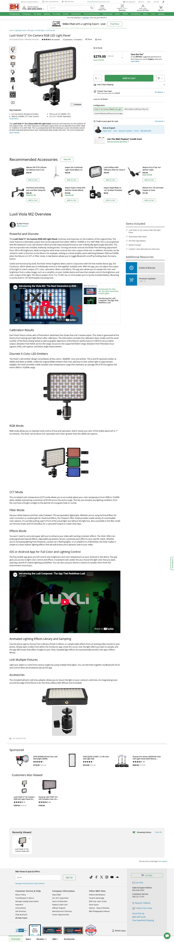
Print (99, 39)
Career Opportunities (60, 914)
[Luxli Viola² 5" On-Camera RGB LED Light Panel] (52, 76)
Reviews (42, 939)
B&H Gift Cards (139, 917)
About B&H (56, 895)
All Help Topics (21, 918)
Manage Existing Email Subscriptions (30, 883)
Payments (19, 905)
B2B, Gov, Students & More (29, 2)
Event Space (94, 905)
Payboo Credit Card (59, 905)
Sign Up (69, 877)
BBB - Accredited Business (21, 930)
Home (11, 30)
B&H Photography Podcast (99, 911)
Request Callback (142, 903)
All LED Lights (40, 30)
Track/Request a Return (24, 898)
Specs (28, 939)
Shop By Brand (21, 914)
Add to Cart (129, 78)
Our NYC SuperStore (60, 898)
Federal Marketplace (97, 895)
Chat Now (114, 24)
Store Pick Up (138, 913)
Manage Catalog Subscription (27, 901)
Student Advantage (96, 898)
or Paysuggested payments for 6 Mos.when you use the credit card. (146, 57)
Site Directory (20, 911)
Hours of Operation (59, 901)
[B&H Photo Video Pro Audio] (15, 7)
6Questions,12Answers (72, 39)
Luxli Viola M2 (50, 30)
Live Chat (156, 2)
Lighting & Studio (20, 30)
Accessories (69, 939)
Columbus (86, 17)
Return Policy (20, 895)
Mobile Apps (120, 930)
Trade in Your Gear (143, 908)
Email (19, 877)
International (20, 908)
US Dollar (148, 875)
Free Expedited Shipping (143, 920)
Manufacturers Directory (62, 911)
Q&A (55, 939)
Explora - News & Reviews (99, 908)
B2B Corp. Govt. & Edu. (98, 901)
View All (66, 159)
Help (148, 2)
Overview (15, 939)
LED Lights (30, 30)
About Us (141, 2)
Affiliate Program (58, 908)
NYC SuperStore (130, 2)
